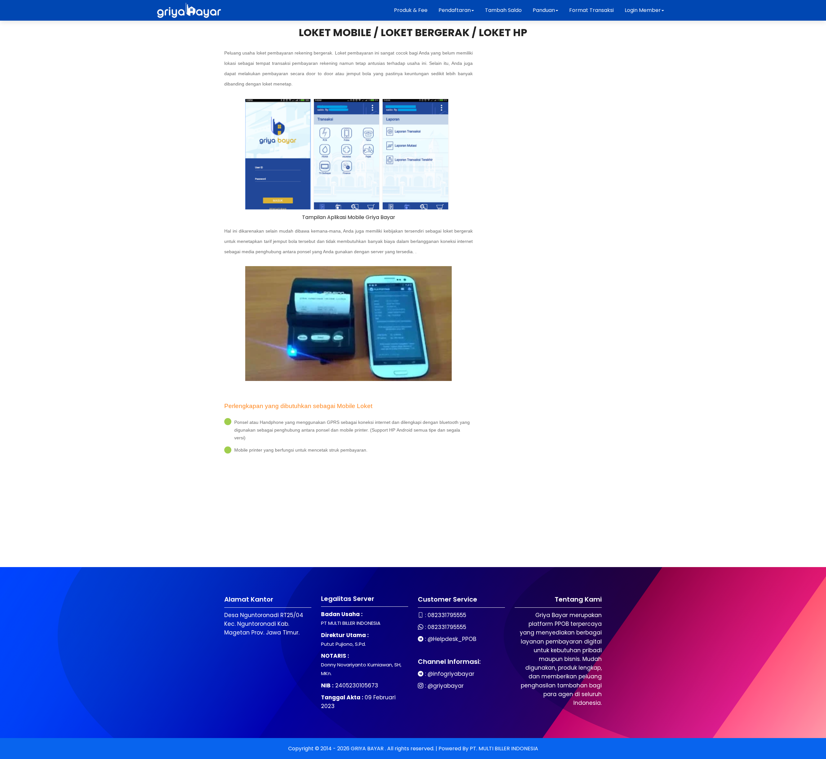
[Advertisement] (348, 509)
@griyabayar (446, 686)
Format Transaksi (591, 10)
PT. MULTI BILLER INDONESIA (504, 748)
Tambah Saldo (503, 10)
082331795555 (447, 615)
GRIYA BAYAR (368, 748)
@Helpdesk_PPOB (452, 639)
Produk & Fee (411, 10)
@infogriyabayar (451, 674)
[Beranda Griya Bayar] (189, 10)
